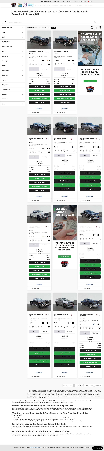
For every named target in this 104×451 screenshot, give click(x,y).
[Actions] (48, 52)
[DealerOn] (17, 447)
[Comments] (49, 64)
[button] (50, 39)
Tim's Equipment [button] (53, 5)
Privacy (39, 447)
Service (75, 5)
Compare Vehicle (35, 112)
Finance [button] (70, 5)
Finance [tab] (44, 69)
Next (85, 385)
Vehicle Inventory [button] (43, 5)
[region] (39, 81)
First (65, 385)
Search (95, 21)
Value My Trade (39, 102)
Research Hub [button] (89, 5)
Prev (70, 385)
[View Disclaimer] (42, 64)
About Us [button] (81, 5)
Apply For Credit (39, 90)
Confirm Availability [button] (39, 86)
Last (90, 385)
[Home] (36, 5)
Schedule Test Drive (39, 94)
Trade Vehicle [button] (62, 5)
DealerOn (32, 447)
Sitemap (35, 447)
